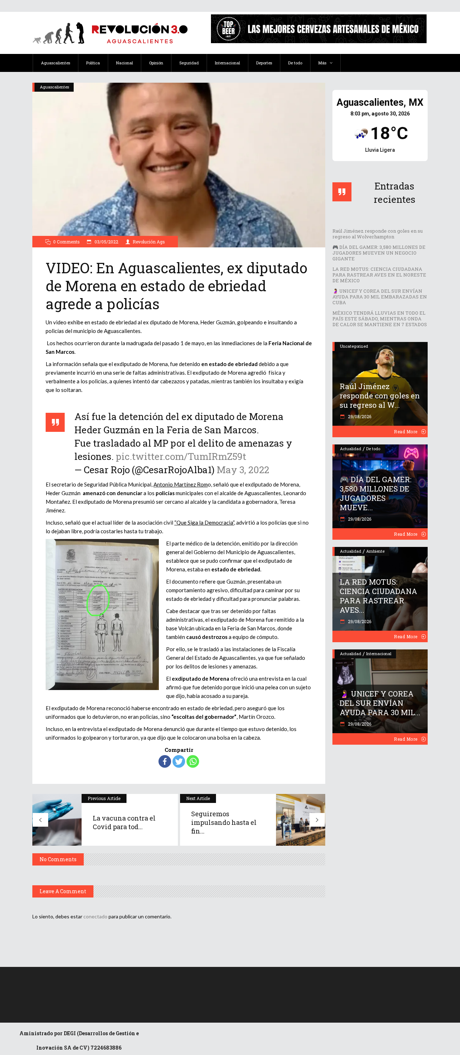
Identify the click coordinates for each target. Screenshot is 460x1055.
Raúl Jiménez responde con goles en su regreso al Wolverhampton (377, 234)
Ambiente (375, 551)
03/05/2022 (105, 242)
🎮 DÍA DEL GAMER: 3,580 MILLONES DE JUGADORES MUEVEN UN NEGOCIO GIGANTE (379, 253)
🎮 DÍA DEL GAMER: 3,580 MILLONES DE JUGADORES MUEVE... (375, 493)
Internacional (378, 653)
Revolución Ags (149, 242)
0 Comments (66, 242)
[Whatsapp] (193, 761)
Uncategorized (354, 346)
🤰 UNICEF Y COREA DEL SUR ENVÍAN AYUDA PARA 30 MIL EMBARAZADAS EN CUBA (379, 297)
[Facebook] (164, 761)
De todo (373, 448)
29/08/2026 (359, 416)
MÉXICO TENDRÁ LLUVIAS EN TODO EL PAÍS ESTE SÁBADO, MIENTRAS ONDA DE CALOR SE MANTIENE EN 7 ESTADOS (379, 319)
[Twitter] (178, 761)
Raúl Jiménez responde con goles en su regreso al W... (380, 395)
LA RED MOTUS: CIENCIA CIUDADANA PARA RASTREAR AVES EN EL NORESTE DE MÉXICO (379, 275)
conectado (95, 916)
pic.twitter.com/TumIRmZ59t (181, 456)
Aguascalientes (54, 87)
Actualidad (350, 448)
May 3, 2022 (243, 469)
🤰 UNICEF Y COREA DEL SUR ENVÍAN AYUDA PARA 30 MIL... (380, 703)
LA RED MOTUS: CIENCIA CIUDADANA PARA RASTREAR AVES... (378, 596)
